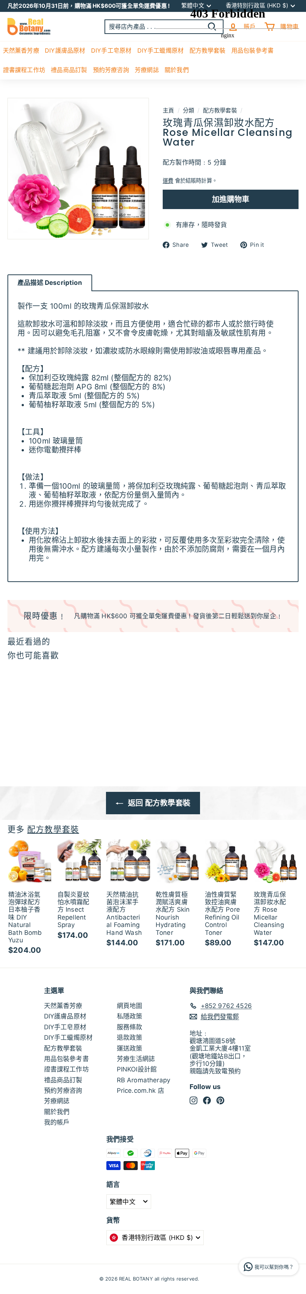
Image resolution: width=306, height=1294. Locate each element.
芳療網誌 (147, 70)
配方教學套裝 (53, 829)
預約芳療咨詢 (111, 70)
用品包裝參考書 (66, 1059)
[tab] (49, 282)
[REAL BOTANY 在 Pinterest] (220, 1100)
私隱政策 (130, 1016)
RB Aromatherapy (144, 1080)
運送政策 (130, 1048)
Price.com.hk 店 (140, 1090)
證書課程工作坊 (24, 70)
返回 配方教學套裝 (158, 803)
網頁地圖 (130, 1006)
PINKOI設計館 (137, 1069)
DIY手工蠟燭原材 (68, 1037)
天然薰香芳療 (21, 50)
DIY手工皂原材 (111, 50)
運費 (168, 180)
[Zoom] (78, 168)
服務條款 (130, 1027)
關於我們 (57, 1112)
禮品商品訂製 (69, 70)
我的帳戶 (57, 1122)
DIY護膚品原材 (65, 50)
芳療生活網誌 (136, 1059)
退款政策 (130, 1037)
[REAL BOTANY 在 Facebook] (207, 1100)
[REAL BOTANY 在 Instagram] (193, 1100)
